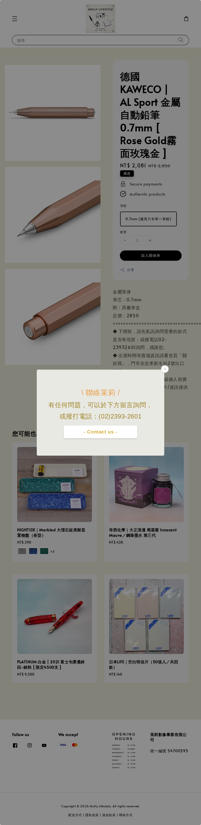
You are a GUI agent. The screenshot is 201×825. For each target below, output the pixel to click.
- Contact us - (100, 431)
